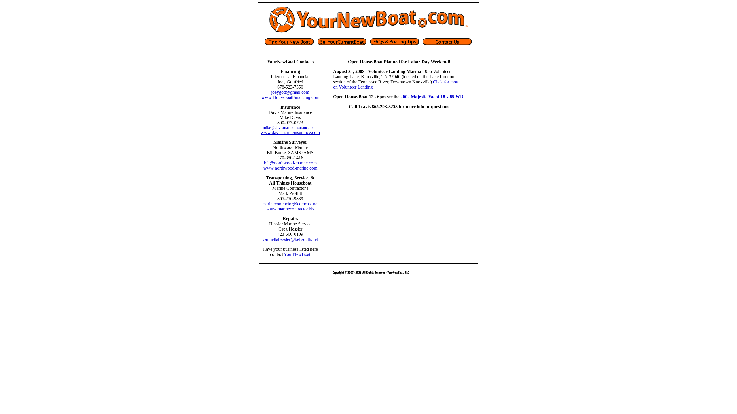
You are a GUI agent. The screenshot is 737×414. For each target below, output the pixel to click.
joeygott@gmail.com (290, 92)
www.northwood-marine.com (290, 168)
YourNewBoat (297, 254)
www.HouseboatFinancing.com (290, 97)
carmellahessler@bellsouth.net (290, 239)
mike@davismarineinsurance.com (290, 127)
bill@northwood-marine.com (290, 162)
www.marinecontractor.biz (290, 208)
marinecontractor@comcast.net (290, 203)
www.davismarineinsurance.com (290, 132)
